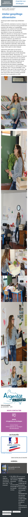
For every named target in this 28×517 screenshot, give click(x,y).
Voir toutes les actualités (19, 457)
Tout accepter (7, 512)
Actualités (12, 8)
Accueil (4, 8)
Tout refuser (16, 512)
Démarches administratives (6, 2)
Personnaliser (6, 514)
